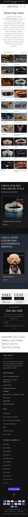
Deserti (16, 147)
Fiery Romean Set (18, 122)
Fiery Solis (16, 111)
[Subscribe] (23, 322)
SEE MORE (19, 302)
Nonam (16, 76)
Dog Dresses (6, 468)
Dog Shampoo (7, 476)
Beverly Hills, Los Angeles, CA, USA (13, 394)
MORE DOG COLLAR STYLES (9, 192)
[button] (3, 6)
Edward (3, 76)
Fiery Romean (4, 111)
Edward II (3, 99)
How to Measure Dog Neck (10, 417)
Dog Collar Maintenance (9, 423)
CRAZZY (13, 340)
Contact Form (7, 385)
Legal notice (24, 513)
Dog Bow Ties (7, 465)
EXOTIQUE (22, 337)
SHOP (5, 224)
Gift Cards (6, 483)
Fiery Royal (17, 64)
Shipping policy (15, 513)
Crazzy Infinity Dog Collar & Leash (20, 171)
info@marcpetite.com (9, 388)
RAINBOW (20, 340)
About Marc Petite (8, 430)
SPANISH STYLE (7, 347)
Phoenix (3, 170)
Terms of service (7, 513)
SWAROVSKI (5, 340)
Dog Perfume (6, 472)
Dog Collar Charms (8, 458)
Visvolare (3, 158)
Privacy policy (20, 511)
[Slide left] (10, 230)
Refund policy (12, 511)
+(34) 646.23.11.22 (13, 376)
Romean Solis (4, 122)
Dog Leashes (6, 447)
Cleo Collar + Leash (6, 87)
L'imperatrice (4, 64)
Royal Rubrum (4, 147)
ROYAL (15, 337)
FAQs (4, 427)
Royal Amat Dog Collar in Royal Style (20, 135)
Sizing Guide (6, 413)
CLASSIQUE (16, 347)
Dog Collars (6, 444)
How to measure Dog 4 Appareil (12, 420)
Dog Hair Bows (7, 461)
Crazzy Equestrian (18, 99)
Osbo (15, 158)
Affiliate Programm (8, 404)
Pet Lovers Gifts (7, 479)
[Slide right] (17, 230)
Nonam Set (3, 134)
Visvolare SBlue (18, 87)
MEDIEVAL (5, 344)
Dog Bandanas (7, 451)
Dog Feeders (6, 455)
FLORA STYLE (13, 344)
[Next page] (18, 178)
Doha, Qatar (6, 398)
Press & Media (7, 434)
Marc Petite (13, 509)
